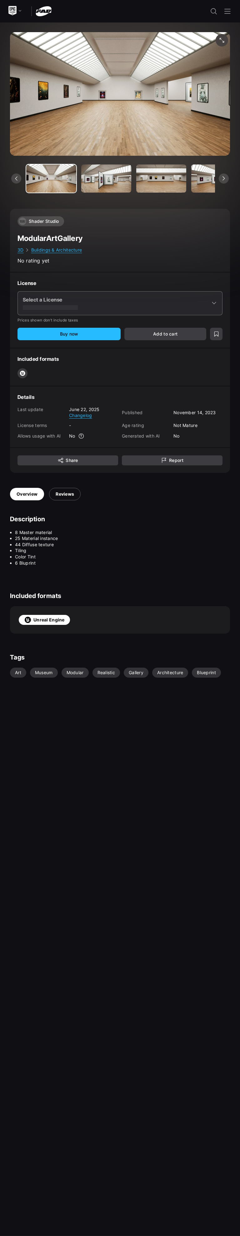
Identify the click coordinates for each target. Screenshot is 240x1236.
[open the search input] (214, 11)
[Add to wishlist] (216, 334)
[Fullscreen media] (222, 40)
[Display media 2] (161, 178)
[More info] (81, 436)
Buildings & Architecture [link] (56, 250)
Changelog (80, 415)
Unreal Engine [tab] (49, 619)
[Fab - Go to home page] (44, 10)
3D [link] (21, 250)
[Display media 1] (106, 178)
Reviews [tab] (65, 494)
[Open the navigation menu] (227, 11)
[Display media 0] (51, 178)
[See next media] (224, 179)
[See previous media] (16, 179)
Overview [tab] (27, 494)
